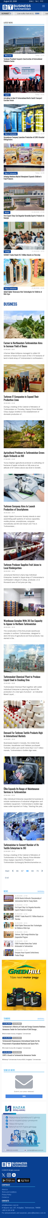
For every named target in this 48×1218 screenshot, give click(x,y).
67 (22, 871)
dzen (13, 1175)
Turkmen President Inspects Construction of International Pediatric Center (23, 60)
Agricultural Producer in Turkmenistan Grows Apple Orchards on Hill (24, 454)
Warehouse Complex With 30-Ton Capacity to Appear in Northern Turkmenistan (23, 622)
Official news (8, 56)
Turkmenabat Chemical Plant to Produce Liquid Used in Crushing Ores (22, 678)
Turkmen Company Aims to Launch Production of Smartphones (19, 508)
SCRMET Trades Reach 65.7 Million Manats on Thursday (22, 255)
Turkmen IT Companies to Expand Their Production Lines (21, 398)
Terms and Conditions (9, 1192)
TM (36, 1)
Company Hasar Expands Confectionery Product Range (27, 953)
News (6, 891)
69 (32, 871)
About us (5, 1189)
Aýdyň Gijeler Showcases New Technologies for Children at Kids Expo (23, 293)
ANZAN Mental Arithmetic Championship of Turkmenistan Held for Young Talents (28, 899)
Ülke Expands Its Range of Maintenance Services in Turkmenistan (21, 790)
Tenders (7, 1018)
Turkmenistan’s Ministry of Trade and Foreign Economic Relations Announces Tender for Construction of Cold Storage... (23, 1028)
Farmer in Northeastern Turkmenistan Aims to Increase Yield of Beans (23, 344)
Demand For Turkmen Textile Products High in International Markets (23, 734)
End (7, 878)
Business (7, 212)
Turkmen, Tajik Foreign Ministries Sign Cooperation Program (26, 935)
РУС (41, 1)
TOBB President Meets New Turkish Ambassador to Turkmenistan (26, 944)
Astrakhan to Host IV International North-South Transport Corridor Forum (23, 99)
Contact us (5, 1197)
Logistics (7, 95)
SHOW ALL (41, 891)
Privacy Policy (6, 1194)
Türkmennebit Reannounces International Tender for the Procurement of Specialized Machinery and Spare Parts (21, 1042)
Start (7, 871)
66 (17, 871)
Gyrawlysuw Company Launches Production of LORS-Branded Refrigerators (24, 138)
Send (24, 1096)
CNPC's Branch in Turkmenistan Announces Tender (19, 1055)
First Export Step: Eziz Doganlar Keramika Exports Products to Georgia (24, 216)
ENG (31, 1)
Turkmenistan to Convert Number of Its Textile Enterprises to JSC (21, 846)
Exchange (7, 251)
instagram (8, 1175)
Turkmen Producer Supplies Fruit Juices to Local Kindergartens (22, 566)
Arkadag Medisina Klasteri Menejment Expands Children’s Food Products (23, 177)
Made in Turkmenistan (10, 134)
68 (27, 871)
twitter (3, 1175)
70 (37, 871)
